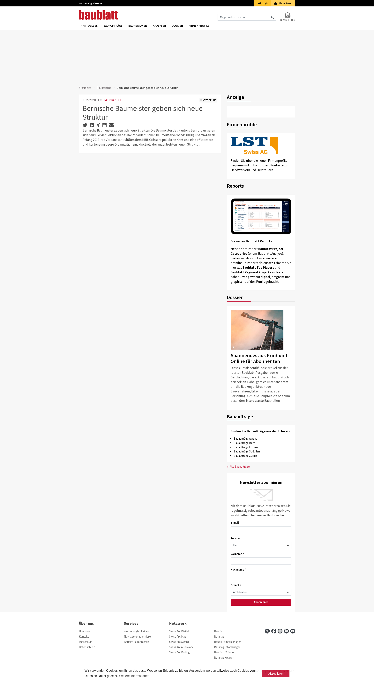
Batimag (219, 636)
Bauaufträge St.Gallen (247, 451)
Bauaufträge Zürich (245, 456)
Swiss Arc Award (179, 642)
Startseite (85, 88)
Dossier (177, 25)
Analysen (159, 25)
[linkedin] (286, 631)
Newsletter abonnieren (138, 636)
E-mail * (236, 522)
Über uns (84, 631)
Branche (236, 585)
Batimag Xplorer (224, 657)
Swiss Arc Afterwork (181, 647)
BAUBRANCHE (113, 100)
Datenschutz (87, 647)
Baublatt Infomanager (227, 642)
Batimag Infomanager (227, 647)
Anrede (235, 538)
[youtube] (292, 631)
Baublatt (219, 631)
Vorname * (237, 554)
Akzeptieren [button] (275, 673)
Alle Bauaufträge (239, 466)
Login (264, 3)
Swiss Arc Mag (177, 636)
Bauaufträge (113, 25)
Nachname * (238, 569)
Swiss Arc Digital (179, 631)
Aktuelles (90, 25)
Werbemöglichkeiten (91, 3)
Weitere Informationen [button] (134, 676)
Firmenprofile (199, 25)
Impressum (85, 642)
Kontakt (84, 636)
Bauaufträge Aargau (246, 438)
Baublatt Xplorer (224, 652)
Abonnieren (285, 3)
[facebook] (273, 631)
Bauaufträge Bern (244, 443)
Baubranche (104, 88)
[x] (267, 631)
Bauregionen (137, 25)
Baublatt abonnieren (136, 642)
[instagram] (280, 631)
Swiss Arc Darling (179, 652)
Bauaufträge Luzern (246, 447)
